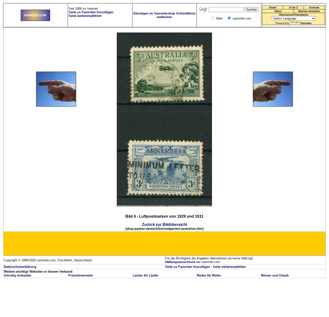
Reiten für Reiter (209, 275)
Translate (305, 23)
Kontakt (314, 7)
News (278, 11)
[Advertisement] (61, 139)
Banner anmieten (309, 11)
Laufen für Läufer (145, 275)
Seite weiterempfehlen (229, 267)
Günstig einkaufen (17, 275)
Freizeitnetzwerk (80, 275)
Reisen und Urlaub (275, 275)
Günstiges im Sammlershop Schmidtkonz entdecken (164, 15)
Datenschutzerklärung (20, 267)
